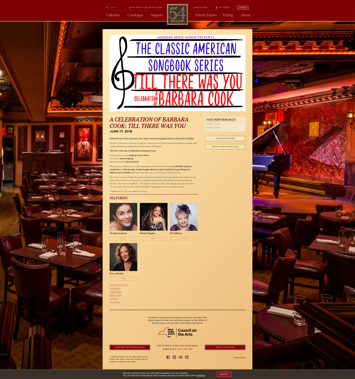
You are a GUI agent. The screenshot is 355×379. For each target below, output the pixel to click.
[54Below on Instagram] (180, 358)
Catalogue (135, 14)
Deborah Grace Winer (119, 284)
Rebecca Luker (116, 295)
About (245, 14)
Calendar (113, 14)
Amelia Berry (115, 288)
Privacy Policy (239, 358)
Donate (242, 7)
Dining (228, 14)
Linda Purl (114, 298)
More (123, 238)
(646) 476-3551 (200, 7)
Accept (224, 374)
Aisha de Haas (115, 291)
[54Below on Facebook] (168, 358)
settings (201, 375)
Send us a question (225, 347)
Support (157, 14)
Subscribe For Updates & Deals (130, 347)
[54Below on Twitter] (174, 358)
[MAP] (195, 346)
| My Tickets (223, 7)
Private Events (206, 14)
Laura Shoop (115, 302)
